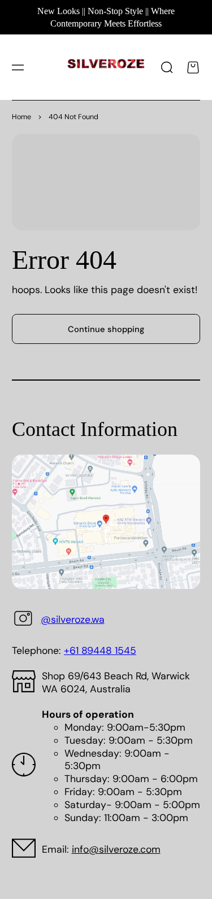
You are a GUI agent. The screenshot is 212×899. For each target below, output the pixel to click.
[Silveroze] (106, 67)
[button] (18, 67)
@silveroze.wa (73, 619)
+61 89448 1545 (100, 650)
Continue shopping (106, 329)
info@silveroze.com (116, 849)
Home (21, 116)
